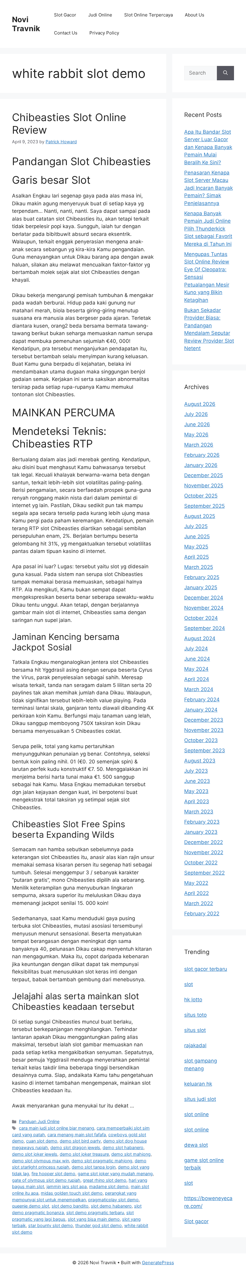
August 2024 (199, 638)
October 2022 (201, 863)
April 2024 (196, 679)
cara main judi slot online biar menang (56, 1128)
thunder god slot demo (98, 1225)
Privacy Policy (104, 33)
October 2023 (201, 740)
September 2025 (204, 506)
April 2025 (196, 557)
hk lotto (193, 1000)
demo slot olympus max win (40, 1160)
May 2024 (196, 669)
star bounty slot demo (50, 1225)
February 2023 (202, 822)
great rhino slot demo (104, 1180)
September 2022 (204, 873)
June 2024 (197, 659)
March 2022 (198, 903)
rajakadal (195, 1045)
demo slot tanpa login (94, 1166)
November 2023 (204, 730)
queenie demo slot (30, 1205)
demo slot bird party (80, 1140)
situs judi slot (200, 1099)
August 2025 (199, 516)
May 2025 (196, 547)
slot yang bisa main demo (94, 1219)
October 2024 (201, 618)
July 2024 (196, 649)
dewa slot (196, 1145)
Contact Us (65, 33)
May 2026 (196, 435)
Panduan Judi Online (39, 1121)
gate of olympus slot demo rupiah (46, 1180)
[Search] (225, 73)
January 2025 (200, 587)
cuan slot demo (41, 1140)
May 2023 (196, 791)
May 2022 (196, 883)
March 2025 (198, 567)
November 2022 (203, 852)
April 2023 (196, 801)
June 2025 (197, 536)
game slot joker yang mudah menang (115, 1173)
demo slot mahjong (131, 1154)
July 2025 (196, 526)
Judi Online (100, 15)
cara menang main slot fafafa (76, 1134)
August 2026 (199, 404)
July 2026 (196, 414)
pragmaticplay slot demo (113, 1199)
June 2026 (197, 424)
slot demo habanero (111, 1205)
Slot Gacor (65, 15)
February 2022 (201, 914)
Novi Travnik (26, 24)
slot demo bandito (70, 1205)
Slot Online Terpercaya (148, 15)
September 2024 (204, 628)
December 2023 (203, 720)
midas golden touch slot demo (72, 1193)
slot (188, 984)
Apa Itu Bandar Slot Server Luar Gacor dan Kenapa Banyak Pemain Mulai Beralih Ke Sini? (208, 147)
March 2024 (198, 689)
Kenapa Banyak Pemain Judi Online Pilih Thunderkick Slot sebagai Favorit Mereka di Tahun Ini (208, 228)
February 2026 (202, 455)
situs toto (195, 1015)
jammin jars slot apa (66, 1186)
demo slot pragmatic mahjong (101, 1160)
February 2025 (201, 577)
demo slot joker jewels (34, 1154)
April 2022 (196, 893)
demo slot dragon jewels (75, 1147)
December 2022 (203, 842)
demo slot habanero (123, 1147)
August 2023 (199, 761)
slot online (196, 1114)
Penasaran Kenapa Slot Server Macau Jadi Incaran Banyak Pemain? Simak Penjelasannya (208, 188)
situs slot (195, 1030)
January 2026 (201, 465)
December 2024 (203, 598)
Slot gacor (196, 1221)
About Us (194, 15)
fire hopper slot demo (53, 1173)
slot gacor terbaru (205, 969)
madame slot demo (108, 1186)
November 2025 (203, 486)
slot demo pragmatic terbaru (95, 1212)
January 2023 (201, 832)
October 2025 (201, 496)
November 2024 (204, 608)
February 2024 (202, 700)
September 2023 (204, 750)
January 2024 (201, 710)
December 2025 (203, 475)
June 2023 (197, 781)
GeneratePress (158, 1262)
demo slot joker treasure (84, 1154)
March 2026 (198, 445)
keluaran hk (198, 1084)
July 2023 (196, 771)
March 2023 (198, 812)
